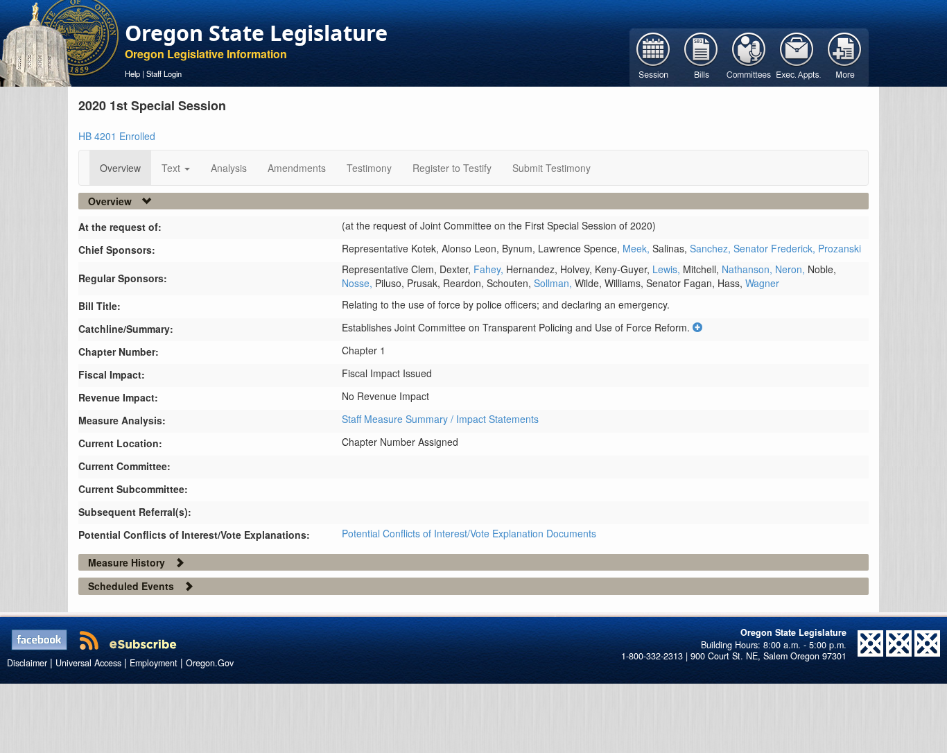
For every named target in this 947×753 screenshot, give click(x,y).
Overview (120, 168)
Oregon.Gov (210, 663)
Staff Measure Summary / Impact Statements (440, 419)
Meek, (637, 248)
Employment (153, 663)
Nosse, (358, 283)
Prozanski (839, 248)
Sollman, (554, 283)
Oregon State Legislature (256, 33)
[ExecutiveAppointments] (797, 56)
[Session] (653, 56)
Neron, (791, 269)
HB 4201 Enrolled (116, 136)
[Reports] (845, 56)
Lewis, (667, 269)
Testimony (369, 168)
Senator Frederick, (775, 248)
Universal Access (88, 663)
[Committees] (749, 56)
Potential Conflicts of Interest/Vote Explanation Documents (469, 533)
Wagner (762, 283)
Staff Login (164, 73)
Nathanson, (748, 269)
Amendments (297, 168)
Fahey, (490, 269)
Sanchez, (711, 248)
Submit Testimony (551, 168)
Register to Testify (452, 168)
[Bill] (701, 56)
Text (172, 168)
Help (132, 73)
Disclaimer (27, 663)
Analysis (229, 168)
